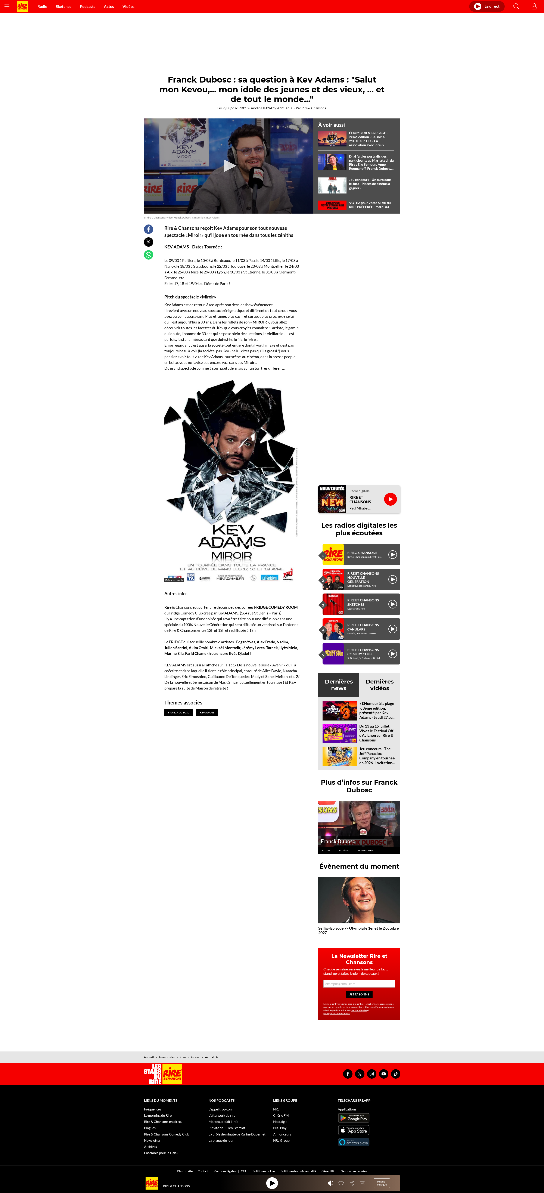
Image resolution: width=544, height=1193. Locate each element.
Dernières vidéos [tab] (380, 685)
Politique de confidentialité (298, 1171)
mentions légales (359, 1010)
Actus (109, 6)
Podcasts (87, 6)
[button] (228, 165)
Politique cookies (263, 1171)
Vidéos (128, 6)
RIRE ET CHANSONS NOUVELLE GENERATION (363, 577)
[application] (228, 166)
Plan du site (185, 1171)
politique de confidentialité (336, 1013)
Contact (203, 1171)
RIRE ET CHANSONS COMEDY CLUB (363, 652)
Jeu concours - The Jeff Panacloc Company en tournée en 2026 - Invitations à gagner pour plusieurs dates (377, 760)
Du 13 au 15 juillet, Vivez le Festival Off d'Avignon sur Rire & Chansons (376, 733)
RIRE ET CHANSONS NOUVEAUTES (362, 499)
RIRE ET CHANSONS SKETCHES (363, 602)
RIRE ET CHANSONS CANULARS (363, 627)
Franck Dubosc (338, 841)
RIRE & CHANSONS (362, 553)
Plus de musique (382, 1183)
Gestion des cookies (354, 1171)
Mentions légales (225, 1171)
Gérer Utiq (328, 1171)
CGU (244, 1171)
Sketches (63, 6)
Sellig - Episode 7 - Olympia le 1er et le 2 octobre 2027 (358, 930)
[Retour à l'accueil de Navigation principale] (22, 6)
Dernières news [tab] (339, 685)
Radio (42, 6)
